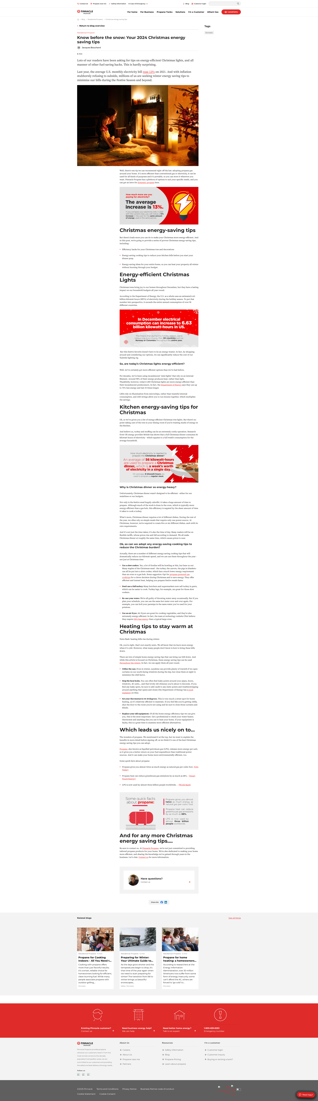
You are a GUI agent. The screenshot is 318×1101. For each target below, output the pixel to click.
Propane (123, 749)
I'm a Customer (196, 12)
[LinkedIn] (88, 1074)
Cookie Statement (86, 1094)
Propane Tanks (165, 12)
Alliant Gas (213, 12)
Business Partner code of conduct (157, 1089)
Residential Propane (86, 33)
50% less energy (141, 619)
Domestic (209, 33)
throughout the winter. (130, 662)
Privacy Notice (129, 1089)
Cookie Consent (107, 1094)
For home (132, 12)
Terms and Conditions (107, 1089)
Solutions (180, 12)
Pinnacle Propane (150, 848)
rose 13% (149, 72)
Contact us (143, 857)
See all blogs (235, 918)
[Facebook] (78, 1074)
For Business (147, 12)
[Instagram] (83, 1074)
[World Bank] (185, 784)
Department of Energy (171, 384)
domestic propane (146, 182)
